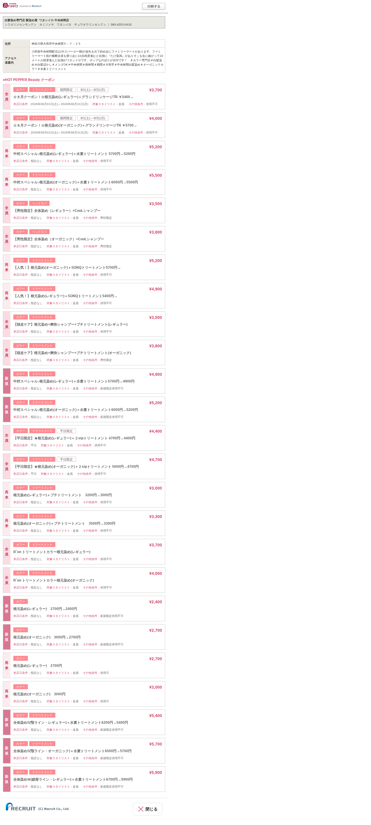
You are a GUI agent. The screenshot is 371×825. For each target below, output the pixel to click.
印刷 (153, 6)
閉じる (152, 809)
